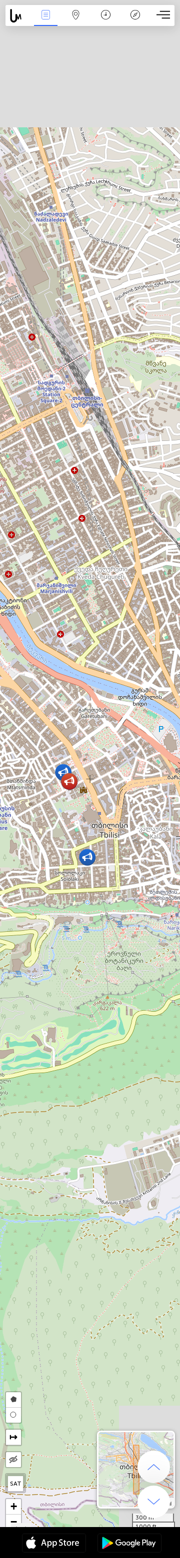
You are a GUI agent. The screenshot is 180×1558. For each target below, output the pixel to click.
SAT (16, 1483)
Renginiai (45, 21)
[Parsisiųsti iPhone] (54, 1544)
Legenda (135, 21)
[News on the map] (18, 15)
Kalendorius (106, 21)
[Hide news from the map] (13, 1459)
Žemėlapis (76, 21)
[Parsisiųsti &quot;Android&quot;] (130, 1544)
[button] (87, 857)
